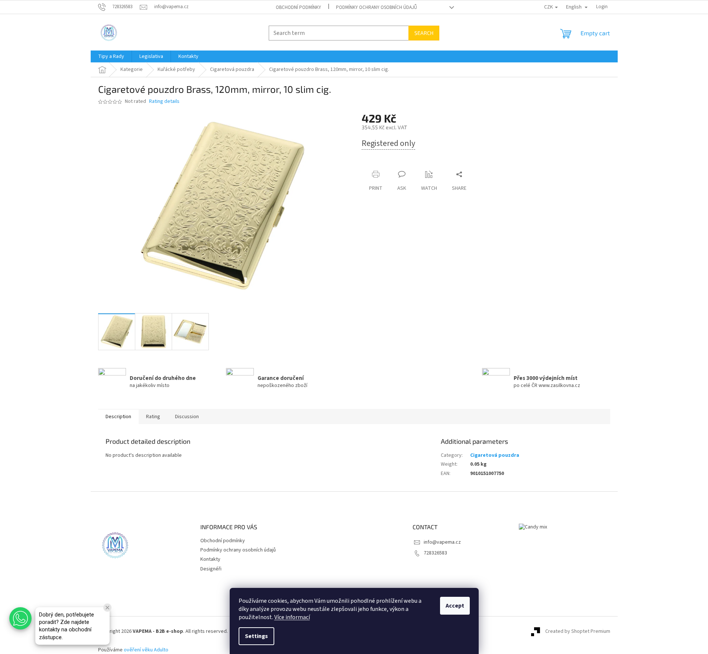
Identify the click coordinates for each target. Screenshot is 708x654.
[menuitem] (111, 56)
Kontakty (210, 559)
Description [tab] (118, 416)
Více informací (292, 617)
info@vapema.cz (442, 542)
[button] (20, 618)
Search (423, 33)
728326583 (435, 553)
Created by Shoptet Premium (577, 631)
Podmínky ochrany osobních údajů (376, 7)
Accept (455, 606)
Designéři (211, 569)
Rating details (164, 101)
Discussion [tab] (187, 416)
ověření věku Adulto (146, 650)
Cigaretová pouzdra (494, 455)
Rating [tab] (153, 416)
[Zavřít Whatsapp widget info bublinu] (107, 607)
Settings (256, 636)
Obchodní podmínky (298, 7)
